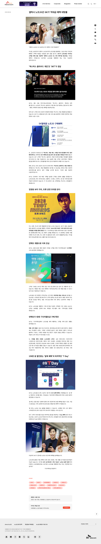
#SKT (38, 482)
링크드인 (28, 537)
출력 (95, 43)
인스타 (19, 537)
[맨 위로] (96, 514)
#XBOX (56, 482)
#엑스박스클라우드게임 (44, 488)
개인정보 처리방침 (29, 524)
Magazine (67, 3)
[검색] (88, 4)
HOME (30, 478)
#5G (32, 482)
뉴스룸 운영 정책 (18, 524)
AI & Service (46, 3)
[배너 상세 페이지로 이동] (28, 4)
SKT (9, 3)
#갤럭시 (42, 485)
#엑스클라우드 (57, 488)
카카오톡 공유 (95, 32)
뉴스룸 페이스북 (39, 537)
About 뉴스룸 (8, 524)
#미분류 (32, 488)
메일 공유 (95, 36)
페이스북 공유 (95, 25)
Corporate (57, 3)
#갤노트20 (33, 485)
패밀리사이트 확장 (88, 524)
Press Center (78, 3)
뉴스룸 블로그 (35, 537)
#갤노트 (64, 482)
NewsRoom (9, 4)
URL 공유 (95, 39)
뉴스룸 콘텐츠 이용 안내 (41, 524)
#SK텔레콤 (47, 482)
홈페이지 (6, 537)
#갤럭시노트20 (51, 485)
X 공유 (95, 29)
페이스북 (15, 537)
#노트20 (62, 485)
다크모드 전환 (91, 4)
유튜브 (11, 537)
